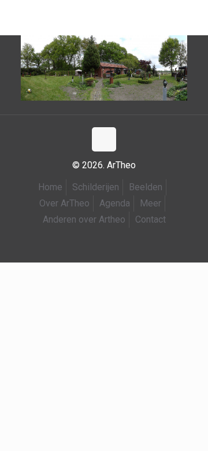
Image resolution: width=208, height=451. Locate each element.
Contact (150, 219)
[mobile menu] (15, 17)
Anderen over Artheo (84, 219)
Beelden (145, 187)
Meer (150, 203)
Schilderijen (95, 187)
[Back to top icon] (104, 139)
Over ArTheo (64, 203)
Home (50, 187)
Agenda (114, 203)
